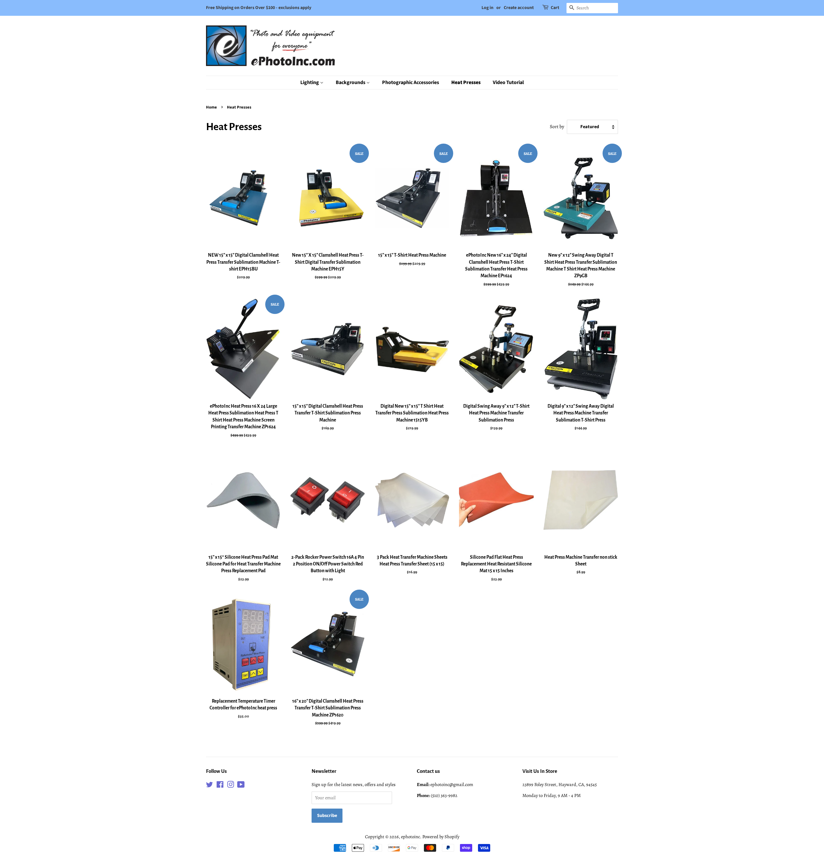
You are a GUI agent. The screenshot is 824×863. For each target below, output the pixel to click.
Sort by (557, 126)
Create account (519, 8)
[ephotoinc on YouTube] (241, 785)
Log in (487, 8)
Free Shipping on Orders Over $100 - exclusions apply (258, 8)
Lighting (310, 82)
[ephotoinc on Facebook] (220, 785)
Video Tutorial (508, 82)
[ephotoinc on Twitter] (209, 785)
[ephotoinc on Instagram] (230, 785)
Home (211, 107)
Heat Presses (466, 82)
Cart (555, 8)
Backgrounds (351, 82)
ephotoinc (410, 836)
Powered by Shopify (440, 836)
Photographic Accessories (410, 82)
